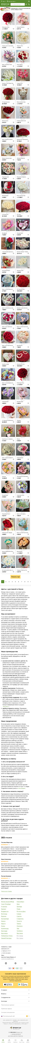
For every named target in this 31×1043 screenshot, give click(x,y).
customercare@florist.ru (7, 959)
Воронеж (3, 916)
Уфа (18, 928)
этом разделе (21, 788)
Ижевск (3, 921)
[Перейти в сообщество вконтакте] (5, 963)
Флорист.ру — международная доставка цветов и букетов (15, 1034)
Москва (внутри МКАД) (7, 902)
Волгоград (4, 914)
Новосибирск (20, 902)
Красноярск (4, 933)
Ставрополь (20, 919)
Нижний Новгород (6, 938)
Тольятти (19, 921)
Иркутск (3, 923)
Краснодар (4, 931)
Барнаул (3, 909)
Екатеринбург (5, 919)
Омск (18, 904)
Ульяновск (19, 926)
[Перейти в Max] (25, 963)
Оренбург (19, 906)
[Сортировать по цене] (26, 4)
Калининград (4, 928)
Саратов (19, 916)
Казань (3, 926)
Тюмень (19, 923)
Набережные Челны (7, 936)
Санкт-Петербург (6, 904)
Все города (20, 936)
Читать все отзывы (6, 891)
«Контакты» (6, 706)
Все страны (20, 938)
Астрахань (4, 906)
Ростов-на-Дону (21, 911)
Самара (19, 914)
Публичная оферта (6, 1008)
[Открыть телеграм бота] (15, 963)
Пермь (18, 909)
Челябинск (20, 931)
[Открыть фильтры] (29, 4)
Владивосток (4, 911)
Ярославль (20, 933)
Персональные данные (7, 1005)
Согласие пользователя (8, 1012)
